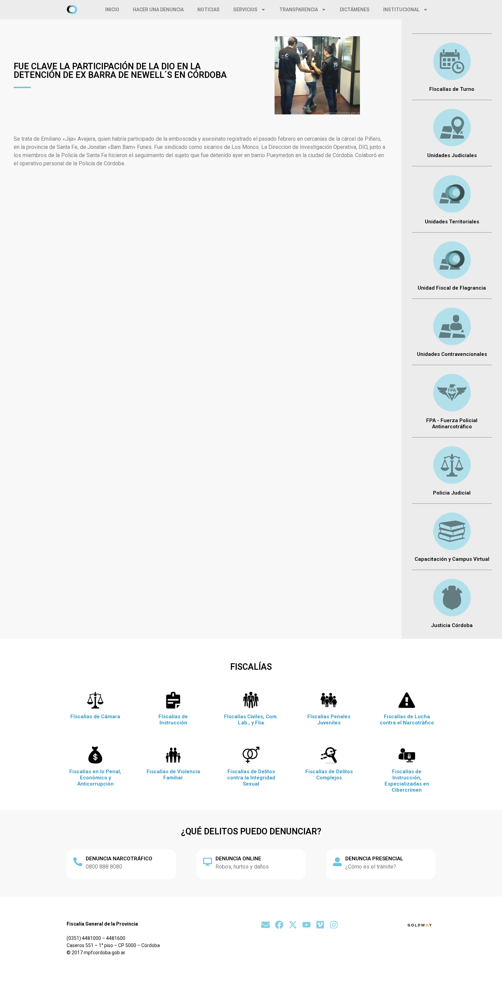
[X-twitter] (293, 924)
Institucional (401, 9)
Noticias (208, 9)
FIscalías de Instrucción (173, 719)
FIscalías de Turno (451, 89)
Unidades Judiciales (452, 155)
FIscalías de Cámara (95, 716)
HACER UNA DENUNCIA (158, 9)
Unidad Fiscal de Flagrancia (452, 288)
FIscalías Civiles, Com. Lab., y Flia (251, 719)
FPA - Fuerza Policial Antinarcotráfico (451, 423)
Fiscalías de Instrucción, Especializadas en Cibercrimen (407, 780)
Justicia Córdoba (452, 625)
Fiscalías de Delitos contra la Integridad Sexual (251, 777)
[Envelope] (265, 924)
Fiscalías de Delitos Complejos (329, 774)
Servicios (245, 9)
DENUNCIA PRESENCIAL (374, 859)
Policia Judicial (452, 493)
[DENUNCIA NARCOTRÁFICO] (77, 861)
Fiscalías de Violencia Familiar (173, 774)
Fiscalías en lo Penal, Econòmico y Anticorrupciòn (95, 777)
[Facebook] (279, 924)
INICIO (112, 9)
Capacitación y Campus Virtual (452, 559)
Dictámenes (354, 9)
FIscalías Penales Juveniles (328, 719)
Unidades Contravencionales (452, 354)
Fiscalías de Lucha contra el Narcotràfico (407, 719)
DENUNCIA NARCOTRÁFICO (119, 859)
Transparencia (298, 9)
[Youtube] (306, 924)
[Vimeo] (320, 924)
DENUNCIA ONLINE (238, 859)
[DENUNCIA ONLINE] (207, 861)
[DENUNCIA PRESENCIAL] (337, 861)
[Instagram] (334, 924)
